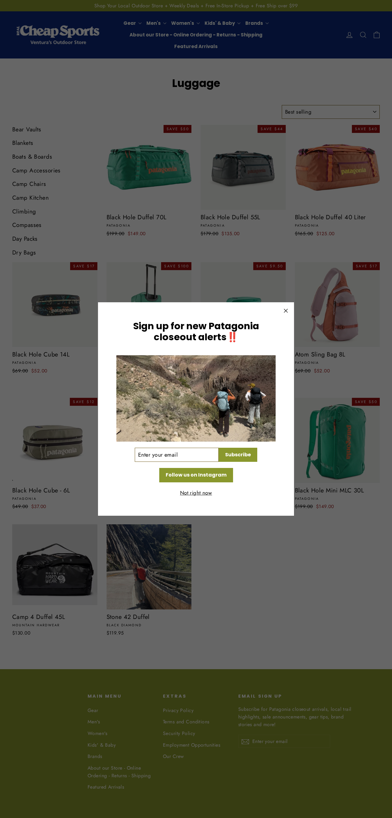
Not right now (196, 492)
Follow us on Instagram (196, 474)
